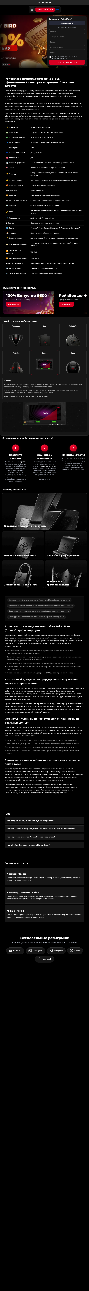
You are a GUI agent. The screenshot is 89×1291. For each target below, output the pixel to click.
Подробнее (13, 304)
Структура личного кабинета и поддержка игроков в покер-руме (36, 617)
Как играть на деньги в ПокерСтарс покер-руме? (31, 837)
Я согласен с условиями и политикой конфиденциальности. (65, 57)
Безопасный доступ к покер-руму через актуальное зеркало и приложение (41, 605)
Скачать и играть (45, 10)
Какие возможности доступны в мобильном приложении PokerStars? (41, 829)
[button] (3, 64)
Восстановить (67, 23)
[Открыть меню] (32, 9)
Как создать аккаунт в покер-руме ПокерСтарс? (30, 821)
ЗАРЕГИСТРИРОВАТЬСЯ (67, 62)
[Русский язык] (57, 9)
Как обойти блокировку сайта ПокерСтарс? (28, 845)
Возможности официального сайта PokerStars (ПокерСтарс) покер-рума (39, 600)
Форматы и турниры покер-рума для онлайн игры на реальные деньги (39, 611)
